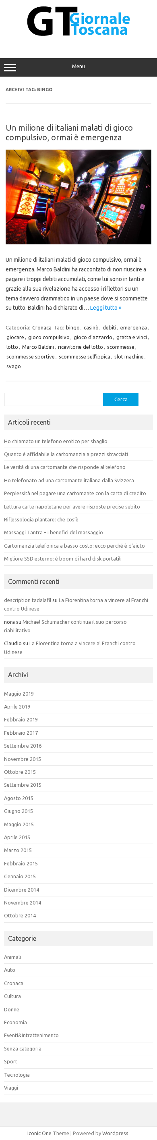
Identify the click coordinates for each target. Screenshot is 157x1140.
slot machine (129, 356)
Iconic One (39, 1133)
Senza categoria (22, 1048)
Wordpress (115, 1133)
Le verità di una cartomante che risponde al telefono (65, 467)
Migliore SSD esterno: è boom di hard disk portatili (63, 558)
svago (13, 366)
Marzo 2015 (18, 850)
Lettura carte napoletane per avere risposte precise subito (72, 506)
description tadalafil (27, 600)
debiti (109, 327)
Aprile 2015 (17, 837)
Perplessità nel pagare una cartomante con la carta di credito (75, 493)
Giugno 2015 (18, 811)
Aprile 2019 (17, 706)
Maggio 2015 (19, 824)
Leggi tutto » (106, 307)
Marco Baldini (38, 347)
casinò (91, 327)
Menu (78, 66)
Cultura (12, 996)
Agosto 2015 (18, 798)
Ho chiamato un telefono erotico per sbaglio (55, 441)
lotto (12, 347)
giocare (15, 337)
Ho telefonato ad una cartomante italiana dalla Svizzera (69, 480)
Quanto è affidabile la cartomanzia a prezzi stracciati (66, 454)
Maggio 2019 (19, 693)
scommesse (120, 347)
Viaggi (11, 1087)
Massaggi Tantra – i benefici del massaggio (53, 532)
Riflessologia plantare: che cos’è (41, 519)
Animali (12, 957)
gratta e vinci (131, 337)
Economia (15, 1022)
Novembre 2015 (22, 759)
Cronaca (42, 327)
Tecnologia (17, 1074)
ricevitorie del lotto (80, 347)
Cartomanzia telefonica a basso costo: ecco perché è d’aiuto (74, 545)
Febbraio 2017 (21, 733)
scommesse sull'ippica (84, 356)
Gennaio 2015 (20, 876)
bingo (73, 327)
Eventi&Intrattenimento (31, 1035)
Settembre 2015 (22, 785)
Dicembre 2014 (21, 889)
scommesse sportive (30, 356)
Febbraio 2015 (21, 863)
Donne (11, 1009)
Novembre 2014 (22, 902)
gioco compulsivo (49, 337)
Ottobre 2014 (20, 915)
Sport (10, 1061)
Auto (9, 970)
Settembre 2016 (22, 745)
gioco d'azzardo (93, 337)
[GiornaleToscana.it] (78, 41)
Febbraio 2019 (21, 719)
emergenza (133, 327)
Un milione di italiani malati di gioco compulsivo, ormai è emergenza (69, 132)
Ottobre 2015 (20, 772)
